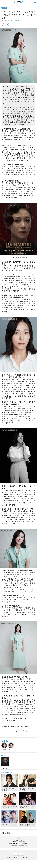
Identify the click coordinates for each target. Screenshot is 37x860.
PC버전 (21, 854)
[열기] (2, 2)
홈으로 (15, 854)
